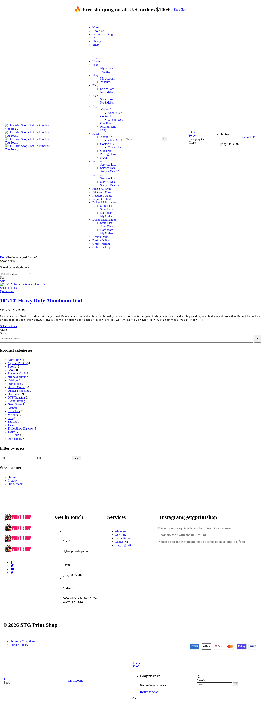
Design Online (101, 236)
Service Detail (108, 168)
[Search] (164, 139)
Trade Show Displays (21, 428)
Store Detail (107, 209)
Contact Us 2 (116, 119)
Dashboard (106, 212)
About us (120, 531)
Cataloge (13, 380)
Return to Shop (149, 691)
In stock (12, 480)
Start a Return (123, 538)
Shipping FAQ (124, 545)
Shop (95, 44)
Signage (12, 421)
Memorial (13, 414)
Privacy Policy (19, 644)
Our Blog (120, 534)
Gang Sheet (15, 404)
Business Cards (17, 373)
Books (11, 370)
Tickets (12, 425)
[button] (180, 9)
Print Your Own (101, 188)
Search (4, 333)
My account (107, 68)
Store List (106, 205)
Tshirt (11, 432)
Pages (95, 106)
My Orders (106, 216)
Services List (108, 164)
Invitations (14, 411)
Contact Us (107, 116)
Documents (14, 394)
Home (96, 57)
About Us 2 (115, 112)
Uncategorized (16, 438)
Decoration (14, 383)
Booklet (12, 366)
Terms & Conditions (23, 641)
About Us (106, 109)
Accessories (15, 359)
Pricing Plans (108, 126)
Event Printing (16, 401)
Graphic (12, 407)
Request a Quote (102, 195)
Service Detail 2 (109, 171)
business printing (102, 34)
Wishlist (105, 71)
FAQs (103, 130)
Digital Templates (18, 390)
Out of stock (15, 484)
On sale (12, 477)
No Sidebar (107, 92)
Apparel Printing (18, 363)
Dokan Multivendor (104, 202)
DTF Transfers (16, 397)
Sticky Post (107, 88)
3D (17, 435)
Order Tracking (101, 243)
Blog (95, 85)
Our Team (106, 123)
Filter (76, 458)
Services (97, 161)
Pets (10, 418)
